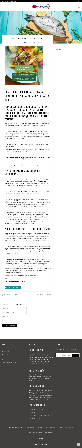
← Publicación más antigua (10, 294)
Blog (3, 357)
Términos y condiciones (9, 362)
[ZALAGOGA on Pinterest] (46, 444)
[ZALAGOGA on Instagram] (42, 444)
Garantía (5, 354)
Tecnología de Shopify (35, 432)
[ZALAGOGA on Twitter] (36, 444)
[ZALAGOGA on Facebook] (39, 444)
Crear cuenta (14, 1)
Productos (5, 351)
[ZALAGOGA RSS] (79, 50)
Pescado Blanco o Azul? (13, 287)
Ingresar (5, 1)
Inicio (4, 349)
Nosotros (5, 359)
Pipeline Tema (49, 432)
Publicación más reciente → (44, 294)
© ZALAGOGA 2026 (14, 427)
